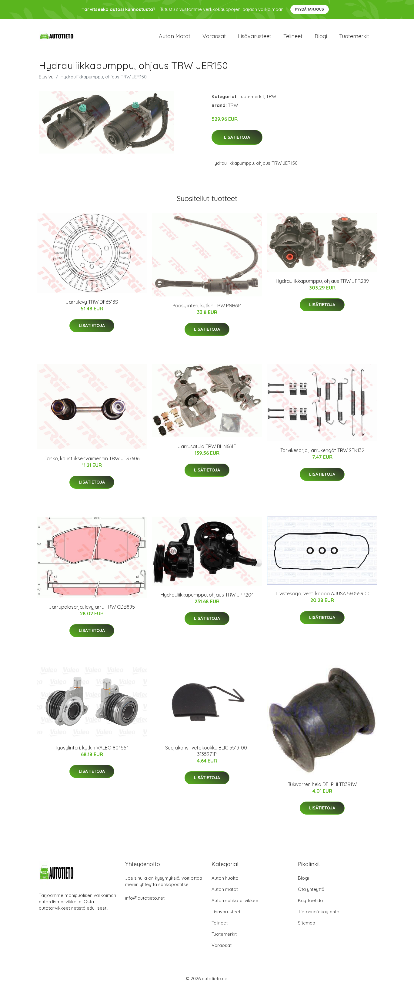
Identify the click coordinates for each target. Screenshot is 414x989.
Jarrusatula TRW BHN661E (207, 446)
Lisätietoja (237, 137)
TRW (271, 96)
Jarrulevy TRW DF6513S (92, 302)
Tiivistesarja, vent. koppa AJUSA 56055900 (322, 593)
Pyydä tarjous (309, 9)
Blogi (321, 36)
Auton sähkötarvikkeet (236, 900)
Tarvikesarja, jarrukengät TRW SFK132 (322, 450)
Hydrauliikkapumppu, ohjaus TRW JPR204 (207, 595)
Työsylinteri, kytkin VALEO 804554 (92, 748)
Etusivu (46, 77)
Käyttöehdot (311, 900)
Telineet (292, 36)
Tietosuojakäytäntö (318, 912)
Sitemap (306, 923)
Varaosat (214, 36)
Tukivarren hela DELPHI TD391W (322, 784)
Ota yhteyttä (311, 889)
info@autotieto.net (145, 898)
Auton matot (174, 36)
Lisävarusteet (254, 36)
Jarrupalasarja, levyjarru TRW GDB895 (92, 607)
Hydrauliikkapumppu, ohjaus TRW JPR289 (322, 281)
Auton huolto (225, 878)
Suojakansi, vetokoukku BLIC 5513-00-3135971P (207, 751)
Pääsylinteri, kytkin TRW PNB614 (207, 306)
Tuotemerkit (354, 36)
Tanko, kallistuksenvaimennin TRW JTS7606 (92, 458)
